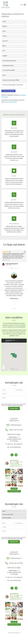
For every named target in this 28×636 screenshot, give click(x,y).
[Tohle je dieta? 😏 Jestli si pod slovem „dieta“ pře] (8, 471)
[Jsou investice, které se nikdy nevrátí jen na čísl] (20, 471)
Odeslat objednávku (8, 90)
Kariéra (3, 511)
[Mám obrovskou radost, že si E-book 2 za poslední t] (14, 477)
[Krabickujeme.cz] (5, 4)
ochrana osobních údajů (10, 102)
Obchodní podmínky (6, 517)
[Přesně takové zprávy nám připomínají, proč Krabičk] (8, 477)
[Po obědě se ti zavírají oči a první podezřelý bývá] (14, 471)
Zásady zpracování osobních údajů (15, 405)
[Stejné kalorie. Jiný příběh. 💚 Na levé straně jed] (14, 483)
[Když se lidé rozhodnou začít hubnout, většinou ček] (20, 477)
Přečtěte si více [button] (6, 260)
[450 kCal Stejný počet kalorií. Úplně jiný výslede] (8, 483)
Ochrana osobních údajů (7, 514)
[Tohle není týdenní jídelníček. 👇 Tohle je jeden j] (20, 483)
